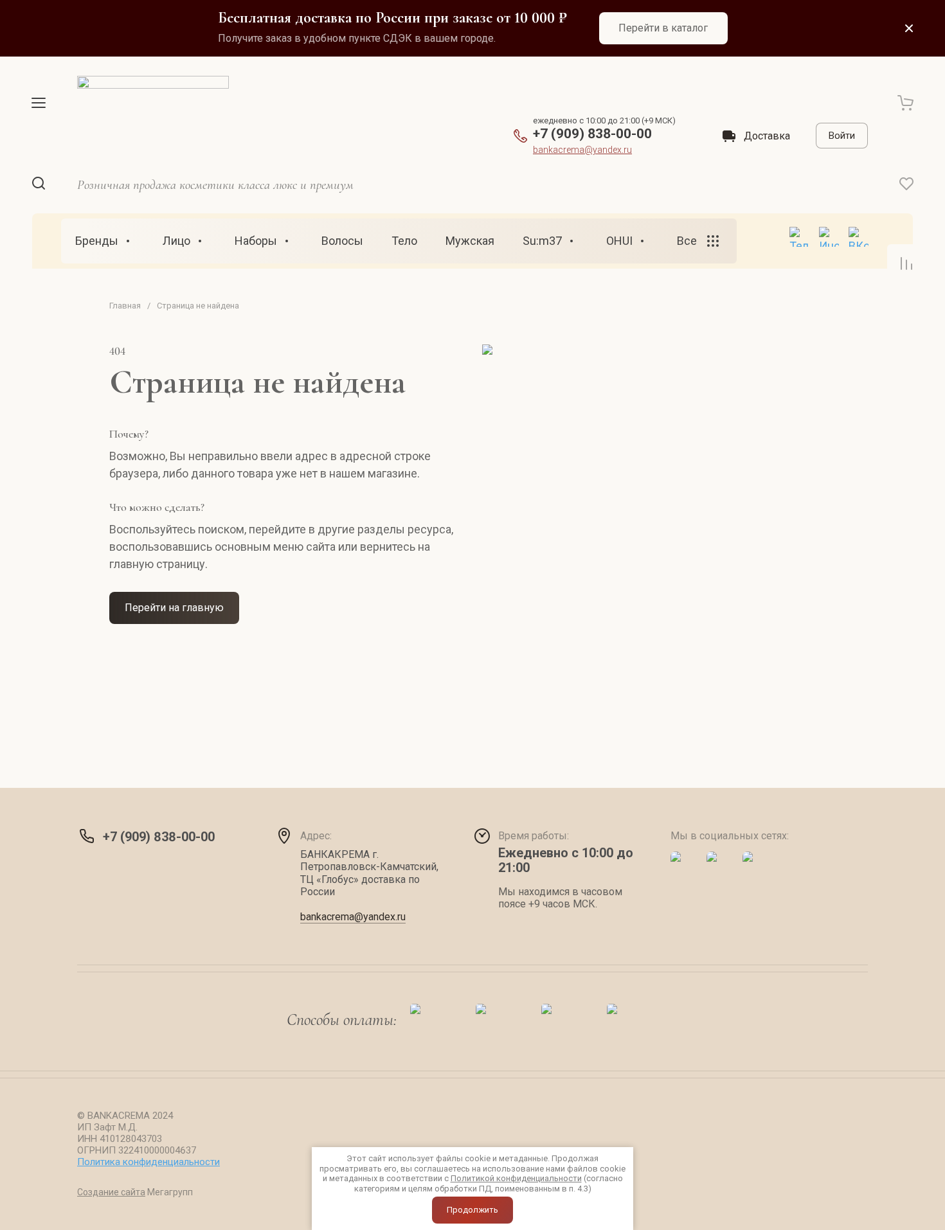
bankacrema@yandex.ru (582, 150)
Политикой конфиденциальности (516, 1178)
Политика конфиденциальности (148, 1162)
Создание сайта (111, 1192)
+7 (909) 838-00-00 (592, 133)
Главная (125, 305)
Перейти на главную (174, 608)
